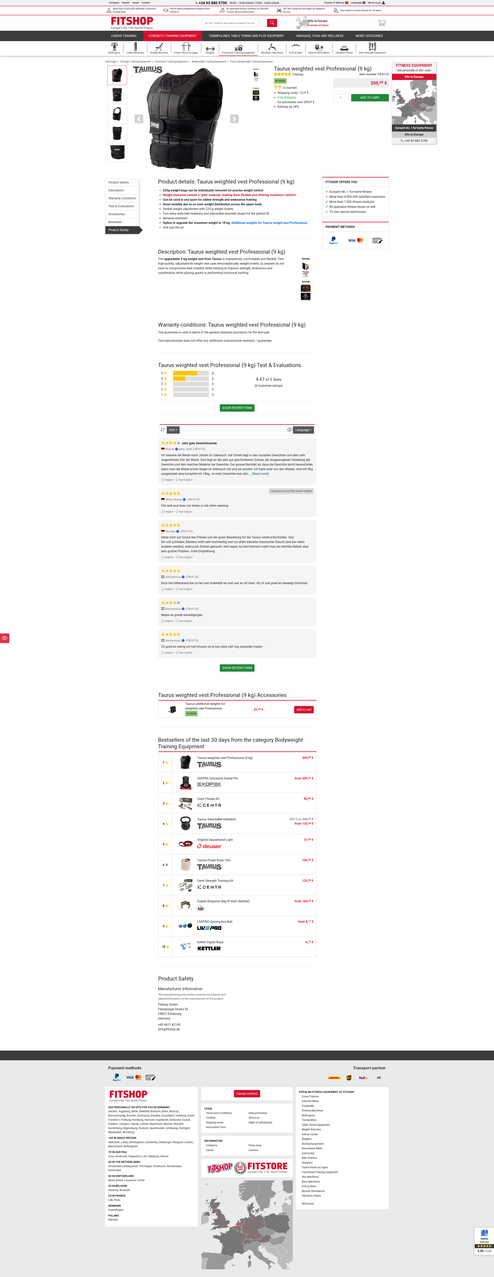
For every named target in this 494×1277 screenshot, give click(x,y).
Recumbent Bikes (312, 1148)
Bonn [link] (165, 1111)
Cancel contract (247, 1093)
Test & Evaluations (121, 206)
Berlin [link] (134, 1111)
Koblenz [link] (113, 1124)
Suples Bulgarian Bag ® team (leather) (223, 901)
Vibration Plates (311, 1195)
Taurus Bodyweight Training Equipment (251, 61)
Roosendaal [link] (174, 1166)
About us (254, 1117)
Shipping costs (214, 1122)
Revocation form (216, 1127)
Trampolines (309, 1120)
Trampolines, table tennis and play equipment (246, 36)
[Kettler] (209, 949)
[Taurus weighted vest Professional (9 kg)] (185, 762)
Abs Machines (310, 1176)
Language (356, 2)
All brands (308, 1203)
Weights (306, 1139)
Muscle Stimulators (313, 1191)
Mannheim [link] (156, 1124)
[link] (333, 240)
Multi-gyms (308, 1115)
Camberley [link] (151, 1142)
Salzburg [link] (153, 1156)
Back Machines (311, 1181)
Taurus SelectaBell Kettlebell (216, 819)
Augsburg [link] (124, 1111)
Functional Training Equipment (171, 61)
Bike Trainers (309, 1158)
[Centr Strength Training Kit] (185, 884)
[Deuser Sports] (209, 847)
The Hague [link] (145, 1166)
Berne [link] (119, 1180)
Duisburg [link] (180, 1115)
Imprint (125, 2)
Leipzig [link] (134, 1124)
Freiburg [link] (126, 1120)
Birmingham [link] (136, 1142)
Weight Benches (311, 1129)
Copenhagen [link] (116, 1210)
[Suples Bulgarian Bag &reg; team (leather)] (185, 905)
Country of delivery (334, 2)
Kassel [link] (186, 1120)
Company (114, 2)
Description (116, 190)
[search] (272, 23)
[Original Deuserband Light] (185, 843)
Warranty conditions (122, 198)
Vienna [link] (164, 1156)
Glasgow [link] (177, 1142)
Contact (146, 2)
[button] (117, 75)
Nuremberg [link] (115, 1128)
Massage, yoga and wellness (319, 36)
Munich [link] (167, 1124)
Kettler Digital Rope (210, 942)
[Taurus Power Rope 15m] (185, 864)
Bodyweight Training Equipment (209, 61)
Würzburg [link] (128, 1132)
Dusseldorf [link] (167, 1115)
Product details (118, 182)
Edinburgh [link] (165, 1142)
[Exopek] (209, 785)
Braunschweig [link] (116, 1115)
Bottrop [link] (173, 1111)
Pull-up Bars (309, 1186)
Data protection (258, 1113)
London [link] (188, 1142)
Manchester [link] (115, 1146)
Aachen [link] (112, 1111)
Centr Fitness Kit (208, 799)
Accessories (116, 214)
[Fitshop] (132, 23)
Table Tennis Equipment (316, 1125)
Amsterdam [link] (115, 1166)
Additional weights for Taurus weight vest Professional (269, 223)
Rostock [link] (143, 1128)
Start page (110, 61)
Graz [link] (111, 1156)
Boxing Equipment (313, 1143)
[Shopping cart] (383, 23)
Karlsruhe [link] (175, 1120)
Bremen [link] (131, 1115)
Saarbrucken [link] (157, 1128)
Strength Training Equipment (173, 36)
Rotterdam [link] (114, 1170)
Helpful (168, 480)
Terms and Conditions (219, 1113)
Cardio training (123, 36)
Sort (172, 430)
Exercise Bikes (310, 1101)
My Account (374, 2)
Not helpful (185, 480)
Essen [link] (191, 1115)
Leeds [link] (124, 1142)
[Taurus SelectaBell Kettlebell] (185, 823)
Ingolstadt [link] (162, 1120)
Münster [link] (178, 1124)
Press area (255, 1145)
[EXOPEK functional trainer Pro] (185, 782)
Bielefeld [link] (144, 1111)
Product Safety (118, 230)
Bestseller (115, 222)
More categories (369, 36)
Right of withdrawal (260, 1122)
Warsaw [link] (113, 1219)
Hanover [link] (150, 1120)
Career (135, 2)
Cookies (210, 1117)
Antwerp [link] (113, 1190)
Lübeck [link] (144, 1124)
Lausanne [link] (130, 1180)
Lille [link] (110, 1200)
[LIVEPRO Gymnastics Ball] (185, 925)
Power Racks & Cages (315, 1167)
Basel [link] (111, 1180)
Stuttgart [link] (184, 1128)
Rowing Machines (312, 1110)
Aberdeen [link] (114, 1142)
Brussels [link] (125, 1190)
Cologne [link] (124, 1124)
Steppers (307, 1162)
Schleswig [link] (172, 1128)
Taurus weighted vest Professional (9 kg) (225, 758)
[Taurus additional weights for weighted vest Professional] (172, 709)
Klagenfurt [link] (134, 1156)
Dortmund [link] (143, 1115)
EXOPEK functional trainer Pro (217, 778)
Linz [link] (144, 1156)
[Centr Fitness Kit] (185, 803)
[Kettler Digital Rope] (185, 946)
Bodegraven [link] (131, 1166)
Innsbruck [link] (121, 1156)
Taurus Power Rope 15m (214, 860)
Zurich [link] (141, 1180)
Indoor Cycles (310, 1134)
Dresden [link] (155, 1115)
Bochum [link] (156, 1111)
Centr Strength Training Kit (215, 881)
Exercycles (308, 1153)
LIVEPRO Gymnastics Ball (214, 922)
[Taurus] (147, 69)
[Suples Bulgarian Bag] (209, 908)
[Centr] (209, 806)
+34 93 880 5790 (416, 141)
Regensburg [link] (130, 1128)
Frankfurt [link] (114, 1120)
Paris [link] (117, 1200)
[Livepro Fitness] (209, 928)
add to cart (370, 97)
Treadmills (308, 1106)
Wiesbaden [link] (114, 1132)
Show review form (237, 408)
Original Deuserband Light (215, 840)
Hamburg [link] (137, 1120)
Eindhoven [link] (159, 1166)
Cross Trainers (310, 1096)
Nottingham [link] (131, 1146)
